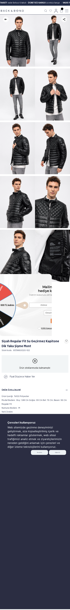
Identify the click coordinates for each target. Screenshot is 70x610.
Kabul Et (57, 452)
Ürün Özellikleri (11, 390)
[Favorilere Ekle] (65, 341)
